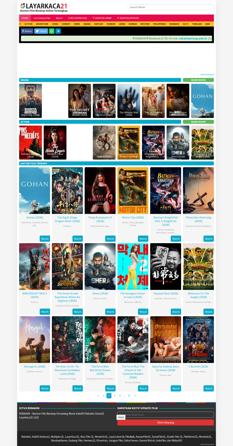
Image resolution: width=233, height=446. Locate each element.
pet (34, 225)
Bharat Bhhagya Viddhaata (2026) (178, 113)
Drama (44, 222)
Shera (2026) (178, 156)
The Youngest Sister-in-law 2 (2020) (133, 295)
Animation (161, 232)
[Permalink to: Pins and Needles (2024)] (30, 142)
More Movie (198, 80)
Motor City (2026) (129, 156)
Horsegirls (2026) (34, 366)
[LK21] (44, 7)
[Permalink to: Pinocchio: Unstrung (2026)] (198, 190)
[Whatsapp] (51, 31)
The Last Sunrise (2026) (153, 113)
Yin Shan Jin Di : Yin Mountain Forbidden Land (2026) (67, 370)
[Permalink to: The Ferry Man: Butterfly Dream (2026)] (100, 339)
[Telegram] (58, 31)
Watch (45, 238)
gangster (139, 222)
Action (125, 222)
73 (129, 395)
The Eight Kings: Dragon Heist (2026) (67, 219)
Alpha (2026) (104, 156)
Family (75, 305)
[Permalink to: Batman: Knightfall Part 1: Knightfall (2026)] (153, 142)
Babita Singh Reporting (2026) (30, 113)
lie (202, 226)
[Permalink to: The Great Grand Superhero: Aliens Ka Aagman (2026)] (67, 266)
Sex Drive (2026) (104, 115)
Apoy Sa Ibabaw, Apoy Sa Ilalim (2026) (165, 368)
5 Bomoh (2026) (198, 366)
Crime (132, 222)
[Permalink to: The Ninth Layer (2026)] (55, 142)
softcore (137, 302)
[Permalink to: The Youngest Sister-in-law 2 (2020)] (133, 266)
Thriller (132, 225)
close (121, 417)
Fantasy (67, 226)
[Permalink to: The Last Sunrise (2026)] (153, 100)
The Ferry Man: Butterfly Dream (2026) (100, 370)
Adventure (26, 222)
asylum (170, 232)
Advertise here (207, 74)
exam (202, 371)
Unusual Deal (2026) (165, 293)
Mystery (207, 226)
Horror (197, 226)
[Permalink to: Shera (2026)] (178, 142)
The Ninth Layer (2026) (55, 155)
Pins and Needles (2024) (30, 155)
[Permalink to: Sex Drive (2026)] (104, 100)
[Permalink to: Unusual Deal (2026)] (165, 266)
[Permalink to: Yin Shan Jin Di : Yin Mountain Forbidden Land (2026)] (67, 339)
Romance (128, 302)
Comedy (36, 222)
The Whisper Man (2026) (129, 113)
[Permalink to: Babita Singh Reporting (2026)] (30, 100)
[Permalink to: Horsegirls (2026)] (34, 339)
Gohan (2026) (203, 115)
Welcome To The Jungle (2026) (203, 155)
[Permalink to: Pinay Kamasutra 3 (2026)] (100, 190)
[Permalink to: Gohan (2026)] (202, 100)
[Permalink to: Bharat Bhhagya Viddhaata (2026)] (178, 100)
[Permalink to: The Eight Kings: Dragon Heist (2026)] (67, 190)
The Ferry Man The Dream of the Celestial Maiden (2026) (133, 372)
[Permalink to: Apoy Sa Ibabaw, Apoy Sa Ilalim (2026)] (165, 339)
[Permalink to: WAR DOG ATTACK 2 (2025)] (34, 266)
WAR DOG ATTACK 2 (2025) (34, 295)
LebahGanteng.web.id (183, 38)
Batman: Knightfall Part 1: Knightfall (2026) (165, 221)
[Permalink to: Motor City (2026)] (128, 142)
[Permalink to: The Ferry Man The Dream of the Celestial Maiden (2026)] (133, 339)
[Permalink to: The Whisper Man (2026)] (128, 100)
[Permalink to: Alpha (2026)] (104, 142)
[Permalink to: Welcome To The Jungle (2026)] (202, 142)
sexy (107, 226)
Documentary (97, 226)
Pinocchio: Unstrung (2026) (198, 219)
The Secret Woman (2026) (79, 113)
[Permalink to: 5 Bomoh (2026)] (198, 339)
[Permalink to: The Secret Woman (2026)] (79, 100)
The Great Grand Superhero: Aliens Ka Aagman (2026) (67, 297)
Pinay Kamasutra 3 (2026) (100, 219)
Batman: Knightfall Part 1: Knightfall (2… (153, 154)
